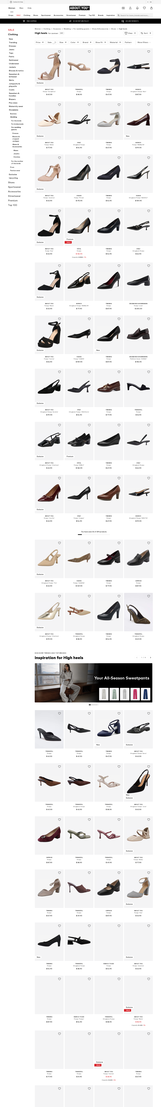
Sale (50, 42)
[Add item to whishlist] (59, 51)
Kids (29, 8)
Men (21, 8)
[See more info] (49, 98)
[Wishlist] (144, 8)
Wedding (67, 29)
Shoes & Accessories (100, 29)
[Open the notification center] (137, 8)
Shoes (113, 29)
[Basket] (151, 8)
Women (11, 8)
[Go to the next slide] (150, 657)
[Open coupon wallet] (123, 8)
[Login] (130, 8)
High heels (123, 29)
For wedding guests (81, 29)
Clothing (46, 29)
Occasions (57, 29)
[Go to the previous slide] (137, 657)
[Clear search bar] (151, 15)
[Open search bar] (117, 15)
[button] (130, 33)
